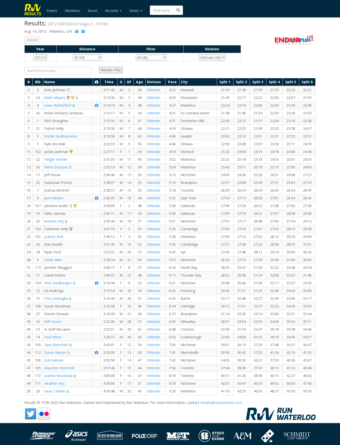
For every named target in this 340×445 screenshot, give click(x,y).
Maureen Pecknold (59, 368)
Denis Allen (53, 259)
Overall (32, 40)
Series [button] (134, 10)
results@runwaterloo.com (221, 402)
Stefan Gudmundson (60, 136)
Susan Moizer (55, 352)
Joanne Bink (53, 236)
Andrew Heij (54, 221)
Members (72, 10)
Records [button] (112, 10)
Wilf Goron (52, 321)
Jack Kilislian (53, 198)
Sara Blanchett (56, 344)
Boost (93, 10)
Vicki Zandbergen (58, 283)
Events (52, 10)
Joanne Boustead (58, 375)
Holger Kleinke (55, 159)
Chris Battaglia (56, 298)
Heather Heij (54, 383)
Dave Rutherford (57, 105)
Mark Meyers (54, 97)
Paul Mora (52, 337)
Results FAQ (111, 70)
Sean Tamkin (54, 391)
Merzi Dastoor (56, 167)
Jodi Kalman (53, 360)
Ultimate (154, 89)
